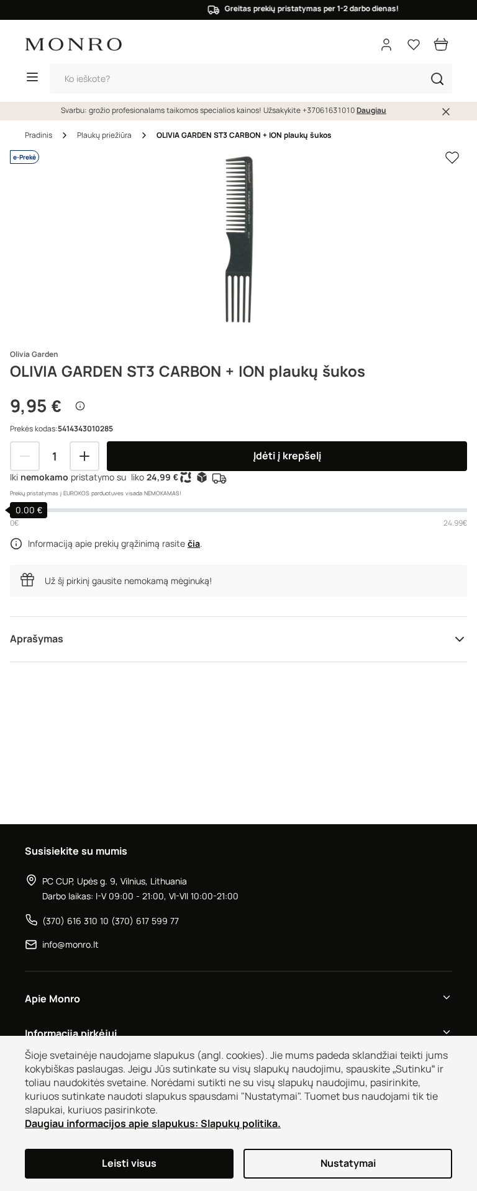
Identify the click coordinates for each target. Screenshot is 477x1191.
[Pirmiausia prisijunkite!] (452, 157)
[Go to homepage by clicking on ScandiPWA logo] (73, 44)
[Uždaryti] (446, 112)
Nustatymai (348, 1163)
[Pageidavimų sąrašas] (413, 45)
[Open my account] (386, 45)
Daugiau (371, 110)
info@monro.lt (70, 945)
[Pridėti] (84, 456)
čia (194, 544)
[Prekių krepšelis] (441, 45)
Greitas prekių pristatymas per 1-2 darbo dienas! (303, 8)
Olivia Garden (34, 354)
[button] (437, 78)
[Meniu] (32, 79)
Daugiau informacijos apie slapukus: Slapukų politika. (153, 1123)
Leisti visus (129, 1163)
